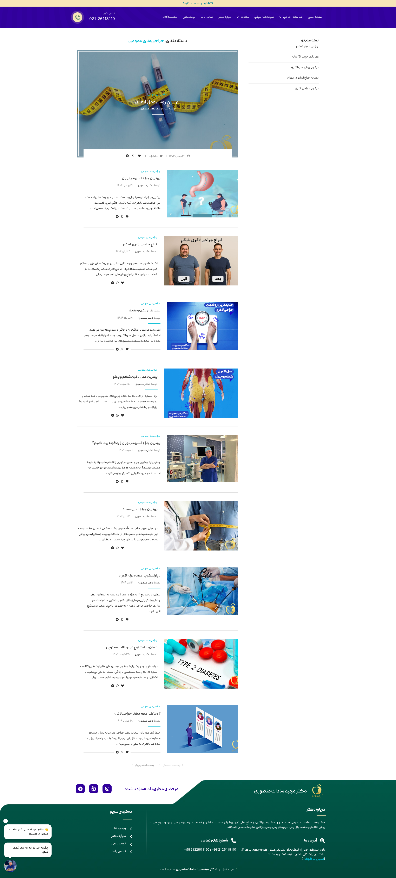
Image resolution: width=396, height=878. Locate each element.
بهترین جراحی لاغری (307, 88)
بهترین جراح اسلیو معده (140, 509)
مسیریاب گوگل (313, 859)
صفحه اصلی (315, 17)
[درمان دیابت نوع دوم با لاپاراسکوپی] (201, 663)
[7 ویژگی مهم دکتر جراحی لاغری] (202, 729)
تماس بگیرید (108, 13)
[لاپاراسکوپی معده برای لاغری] (202, 591)
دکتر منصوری (148, 109)
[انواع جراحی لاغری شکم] (201, 260)
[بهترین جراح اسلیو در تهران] (202, 193)
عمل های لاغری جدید (144, 310)
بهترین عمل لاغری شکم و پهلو (135, 377)
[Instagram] (107, 788)
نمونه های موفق (264, 17)
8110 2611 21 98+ (224, 850)
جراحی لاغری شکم (307, 46)
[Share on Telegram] (128, 156)
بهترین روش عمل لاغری (157, 102)
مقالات (245, 17)
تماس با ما (207, 17)
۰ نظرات (153, 156)
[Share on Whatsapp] (133, 156)
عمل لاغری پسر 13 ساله (305, 57)
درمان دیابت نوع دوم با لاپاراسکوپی (132, 647)
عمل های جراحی (293, 17)
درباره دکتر (224, 17)
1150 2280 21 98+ (196, 850)
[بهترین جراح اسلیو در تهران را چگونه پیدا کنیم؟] (202, 458)
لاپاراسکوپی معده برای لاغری (139, 575)
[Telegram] (80, 788)
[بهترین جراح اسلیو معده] (201, 525)
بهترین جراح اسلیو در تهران (141, 178)
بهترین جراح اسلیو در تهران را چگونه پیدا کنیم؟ (126, 443)
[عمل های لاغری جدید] (202, 326)
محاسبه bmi (170, 17)
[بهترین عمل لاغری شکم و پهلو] (201, 393)
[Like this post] (140, 156)
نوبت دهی (189, 17)
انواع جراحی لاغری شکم (140, 244)
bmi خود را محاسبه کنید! (198, 3)
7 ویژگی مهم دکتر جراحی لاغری (136, 713)
